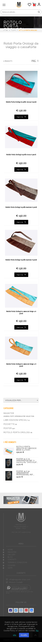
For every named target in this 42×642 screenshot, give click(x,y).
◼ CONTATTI (9, 559)
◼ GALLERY (9, 555)
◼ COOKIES (9, 565)
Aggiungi (20, 117)
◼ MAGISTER (9, 552)
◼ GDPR (7, 568)
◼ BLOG (8, 557)
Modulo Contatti (16, 582)
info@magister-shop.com (19, 579)
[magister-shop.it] (21, 7)
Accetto (24, 635)
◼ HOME (8, 550)
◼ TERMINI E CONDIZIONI (15, 562)
